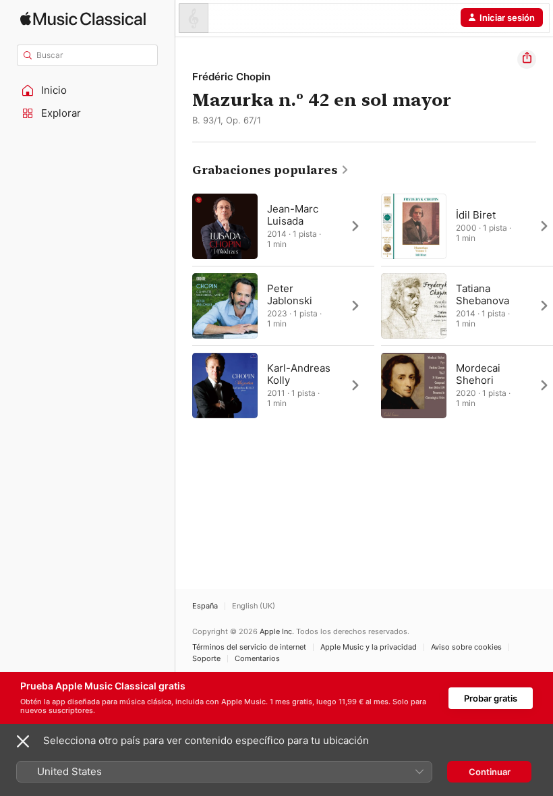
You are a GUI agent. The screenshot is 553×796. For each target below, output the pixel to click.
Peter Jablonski (289, 294)
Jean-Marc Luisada (292, 214)
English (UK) (253, 606)
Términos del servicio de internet (249, 647)
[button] (88, 90)
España (205, 606)
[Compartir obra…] (526, 59)
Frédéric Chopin (231, 76)
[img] (83, 18)
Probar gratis (490, 698)
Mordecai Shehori (478, 374)
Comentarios (257, 658)
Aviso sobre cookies (466, 647)
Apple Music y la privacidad (368, 647)
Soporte (206, 658)
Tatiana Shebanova (482, 294)
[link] (270, 170)
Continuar (490, 771)
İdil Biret (476, 214)
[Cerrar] (23, 741)
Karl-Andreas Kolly (298, 374)
